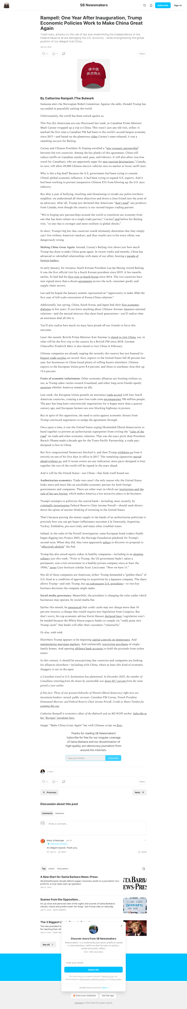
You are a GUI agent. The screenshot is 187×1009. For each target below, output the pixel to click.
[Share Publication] (151, 5)
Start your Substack (86, 995)
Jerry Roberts (59, 910)
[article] (93, 884)
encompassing (112, 399)
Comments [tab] (47, 813)
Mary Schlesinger (55, 840)
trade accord (114, 395)
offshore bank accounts (89, 649)
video (94, 137)
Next (137, 792)
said (117, 219)
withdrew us (125, 452)
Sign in (178, 5)
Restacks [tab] (59, 813)
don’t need (121, 203)
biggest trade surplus (53, 358)
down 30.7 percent (115, 681)
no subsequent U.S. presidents (104, 584)
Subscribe (162, 5)
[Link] (36, 98)
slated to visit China (123, 337)
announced (75, 607)
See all (46, 944)
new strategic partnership (122, 148)
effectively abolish (53, 547)
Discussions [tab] (62, 868)
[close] (121, 925)
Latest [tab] (51, 868)
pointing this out (49, 706)
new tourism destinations (118, 162)
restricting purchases (115, 644)
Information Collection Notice (92, 979)
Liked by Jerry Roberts (58, 844)
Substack (79, 1002)
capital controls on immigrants (111, 640)
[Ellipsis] (145, 840)
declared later (113, 616)
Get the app (108, 995)
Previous (51, 792)
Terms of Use (107, 976)
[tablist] (53, 813)
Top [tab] (43, 868)
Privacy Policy (115, 979)
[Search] (145, 5)
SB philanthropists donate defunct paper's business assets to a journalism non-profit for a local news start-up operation (80, 882)
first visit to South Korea (83, 277)
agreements (85, 281)
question (45, 387)
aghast (107, 542)
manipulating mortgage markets (60, 644)
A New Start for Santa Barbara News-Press (69, 877)
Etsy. (119, 725)
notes (53, 567)
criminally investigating (55, 505)
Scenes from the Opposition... (60, 899)
